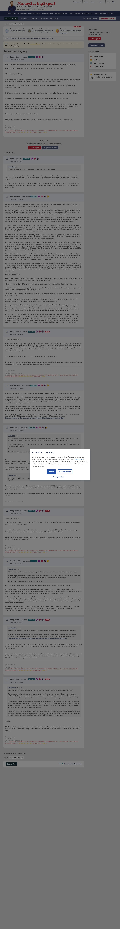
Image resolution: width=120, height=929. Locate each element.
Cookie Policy (78, 459)
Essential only (65, 471)
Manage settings (58, 477)
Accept (51, 471)
